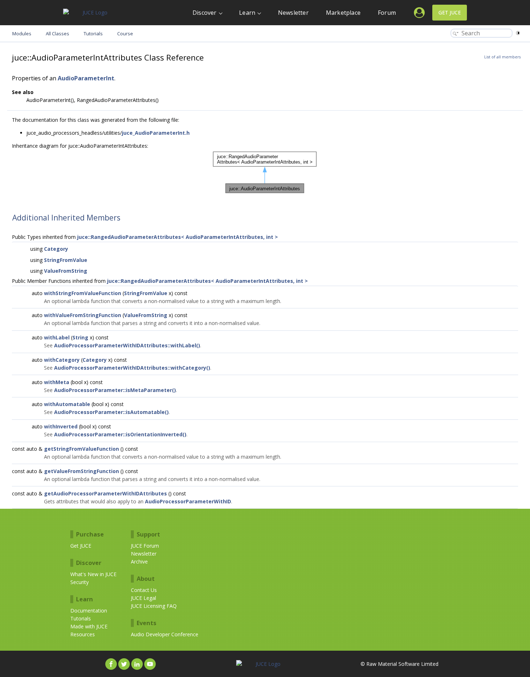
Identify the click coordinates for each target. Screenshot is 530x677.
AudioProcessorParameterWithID (188, 501)
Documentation (88, 610)
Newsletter (293, 13)
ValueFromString (65, 270)
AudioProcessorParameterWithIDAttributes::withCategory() (132, 367)
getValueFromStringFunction (81, 471)
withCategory (62, 359)
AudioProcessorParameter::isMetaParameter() (115, 390)
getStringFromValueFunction (81, 448)
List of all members (502, 56)
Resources (82, 634)
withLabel (57, 337)
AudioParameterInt (86, 78)
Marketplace (343, 13)
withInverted (61, 426)
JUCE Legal (143, 597)
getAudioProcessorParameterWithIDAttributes (105, 493)
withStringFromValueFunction (82, 293)
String (80, 337)
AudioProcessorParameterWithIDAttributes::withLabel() (127, 345)
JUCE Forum (145, 545)
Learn (247, 13)
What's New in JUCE (93, 574)
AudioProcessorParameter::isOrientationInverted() (120, 434)
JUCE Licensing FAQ (154, 605)
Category (56, 248)
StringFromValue (65, 260)
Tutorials (80, 618)
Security (79, 582)
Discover (205, 13)
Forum (387, 13)
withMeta (56, 382)
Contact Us (144, 590)
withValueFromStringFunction (82, 315)
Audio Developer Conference (164, 634)
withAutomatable (67, 404)
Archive (139, 561)
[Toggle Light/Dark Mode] (518, 33)
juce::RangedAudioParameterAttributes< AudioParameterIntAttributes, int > (177, 236)
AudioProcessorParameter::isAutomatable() (111, 412)
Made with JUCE (88, 626)
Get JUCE (449, 12)
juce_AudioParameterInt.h (156, 132)
